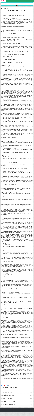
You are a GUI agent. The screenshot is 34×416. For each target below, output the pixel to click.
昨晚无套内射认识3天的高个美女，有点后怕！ (8, 395)
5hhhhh (5, 8)
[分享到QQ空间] (3, 385)
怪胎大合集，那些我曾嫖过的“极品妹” (7, 398)
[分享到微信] (8, 385)
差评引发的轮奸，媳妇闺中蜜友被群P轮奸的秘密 (8, 401)
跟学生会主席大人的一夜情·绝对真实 (7, 392)
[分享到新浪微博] (4, 385)
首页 (2, 8)
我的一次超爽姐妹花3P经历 (5, 394)
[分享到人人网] (7, 385)
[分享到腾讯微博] (6, 385)
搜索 (17, 5)
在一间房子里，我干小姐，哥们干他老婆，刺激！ (9, 404)
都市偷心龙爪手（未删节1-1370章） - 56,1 (11, 387)
